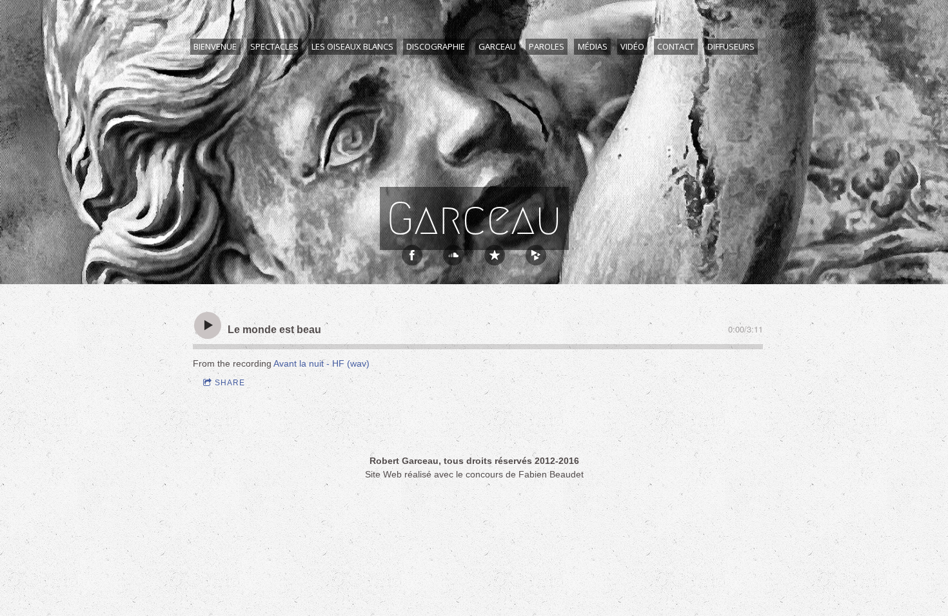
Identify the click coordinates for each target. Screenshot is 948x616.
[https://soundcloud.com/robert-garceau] (453, 255)
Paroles (546, 46)
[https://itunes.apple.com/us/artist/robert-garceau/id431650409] (494, 255)
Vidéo (632, 46)
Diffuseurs (731, 46)
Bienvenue (215, 46)
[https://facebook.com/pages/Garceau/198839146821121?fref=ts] (412, 255)
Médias (592, 46)
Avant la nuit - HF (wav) (321, 363)
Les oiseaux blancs (352, 46)
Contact (675, 46)
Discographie (435, 46)
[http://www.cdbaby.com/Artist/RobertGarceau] (536, 255)
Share (230, 382)
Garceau (497, 46)
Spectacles (274, 46)
